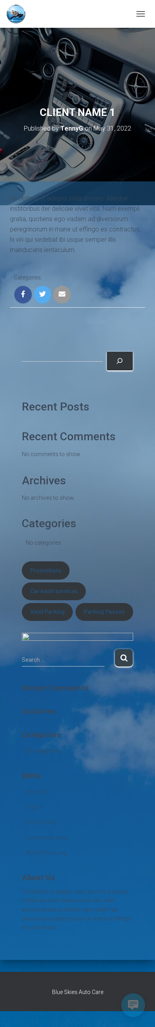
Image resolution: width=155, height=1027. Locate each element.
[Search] (120, 361)
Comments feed (47, 837)
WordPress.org (46, 853)
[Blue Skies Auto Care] (19, 14)
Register (37, 791)
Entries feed (41, 822)
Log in (34, 806)
